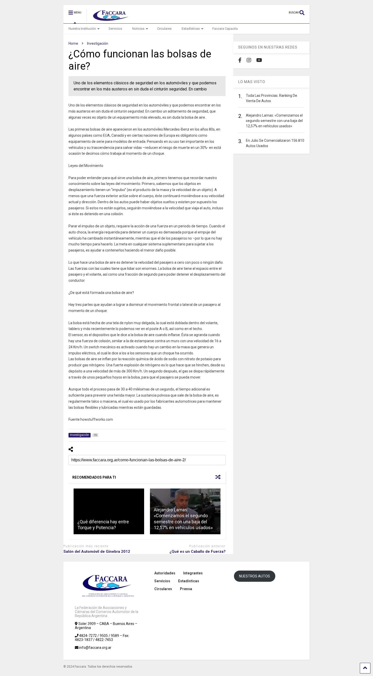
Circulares (164, 28)
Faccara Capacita (225, 28)
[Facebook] (240, 60)
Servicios (115, 28)
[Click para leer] (109, 511)
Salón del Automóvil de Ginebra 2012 (96, 551)
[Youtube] (259, 60)
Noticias (138, 28)
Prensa (186, 589)
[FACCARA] (108, 19)
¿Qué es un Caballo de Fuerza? (197, 551)
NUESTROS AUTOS (254, 576)
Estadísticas (191, 28)
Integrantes (193, 573)
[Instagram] (249, 60)
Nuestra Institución (82, 28)
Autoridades (164, 573)
